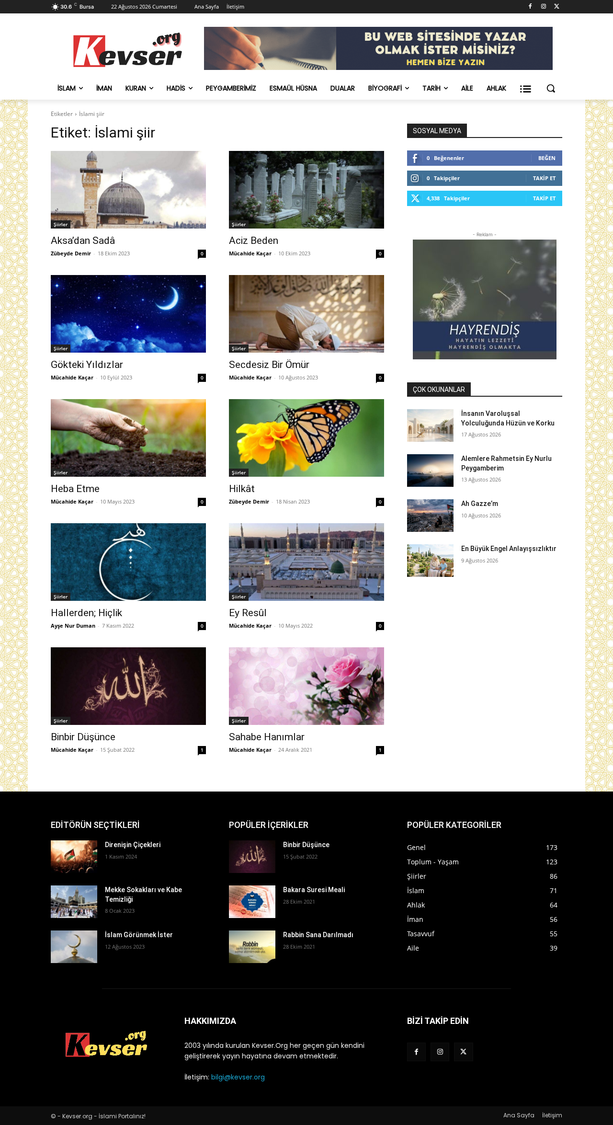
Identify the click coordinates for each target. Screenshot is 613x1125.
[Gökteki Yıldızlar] (128, 314)
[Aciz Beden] (306, 190)
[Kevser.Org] (127, 49)
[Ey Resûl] (306, 562)
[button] (550, 88)
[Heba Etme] (128, 438)
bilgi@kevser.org (238, 1077)
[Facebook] (530, 6)
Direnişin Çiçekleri (132, 845)
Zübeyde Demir (71, 253)
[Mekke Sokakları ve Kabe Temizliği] (74, 901)
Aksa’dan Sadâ (83, 240)
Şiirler (61, 224)
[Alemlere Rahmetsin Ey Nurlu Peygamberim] (430, 470)
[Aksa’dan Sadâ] (128, 190)
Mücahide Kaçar (250, 253)
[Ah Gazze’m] (430, 515)
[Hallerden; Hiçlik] (128, 562)
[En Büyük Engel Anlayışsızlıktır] (430, 560)
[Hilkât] (306, 438)
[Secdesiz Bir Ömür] (306, 314)
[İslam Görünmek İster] (74, 946)
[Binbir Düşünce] (128, 686)
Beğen (547, 157)
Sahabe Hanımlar (267, 737)
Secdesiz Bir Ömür (269, 364)
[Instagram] (543, 6)
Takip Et (544, 178)
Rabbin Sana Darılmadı (318, 935)
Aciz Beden (253, 240)
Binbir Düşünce (83, 737)
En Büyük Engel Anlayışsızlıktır (508, 548)
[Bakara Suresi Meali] (252, 901)
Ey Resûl (248, 613)
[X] (556, 6)
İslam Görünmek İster (139, 935)
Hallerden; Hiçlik (86, 613)
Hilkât (242, 488)
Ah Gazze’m (479, 503)
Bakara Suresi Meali (314, 890)
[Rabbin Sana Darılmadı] (252, 946)
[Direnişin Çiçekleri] (74, 856)
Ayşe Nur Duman (73, 625)
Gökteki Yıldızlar (87, 364)
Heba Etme (75, 488)
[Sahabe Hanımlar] (306, 686)
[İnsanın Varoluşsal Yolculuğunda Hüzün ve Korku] (430, 425)
